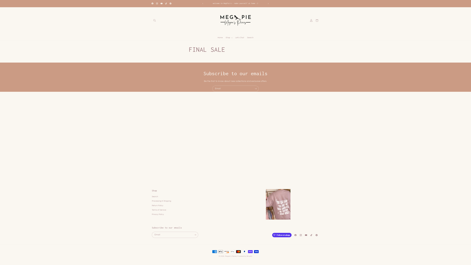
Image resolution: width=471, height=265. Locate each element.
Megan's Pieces (231, 256)
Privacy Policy (158, 214)
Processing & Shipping (161, 201)
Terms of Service (159, 210)
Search (155, 197)
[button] (154, 20)
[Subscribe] (256, 89)
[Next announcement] (268, 3)
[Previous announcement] (202, 3)
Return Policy (157, 205)
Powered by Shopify (244, 256)
